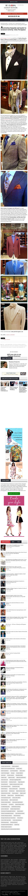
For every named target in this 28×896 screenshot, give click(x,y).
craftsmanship (19, 347)
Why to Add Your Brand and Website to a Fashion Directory (16, 718)
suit (13, 345)
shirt (25, 345)
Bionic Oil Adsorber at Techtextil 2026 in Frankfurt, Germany (14, 668)
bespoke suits (7, 119)
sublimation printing (16, 806)
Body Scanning (4, 800)
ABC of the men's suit (20, 876)
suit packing (22, 788)
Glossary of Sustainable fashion (8, 811)
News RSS (7, 892)
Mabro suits (22, 793)
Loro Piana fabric (14, 770)
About (6, 894)
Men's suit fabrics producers (15, 862)
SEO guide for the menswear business (16, 880)
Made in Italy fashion (15, 808)
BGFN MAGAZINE (4, 23)
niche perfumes (13, 822)
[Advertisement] (14, 408)
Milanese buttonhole (21, 777)
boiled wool (11, 791)
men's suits (11, 842)
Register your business (14, 493)
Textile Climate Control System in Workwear (16, 638)
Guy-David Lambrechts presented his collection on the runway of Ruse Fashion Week (16, 682)
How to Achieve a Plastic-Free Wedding (14, 388)
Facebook (9, 16)
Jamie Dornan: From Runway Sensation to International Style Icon (15, 581)
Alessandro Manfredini (17, 802)
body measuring (4, 822)
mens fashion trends (5, 786)
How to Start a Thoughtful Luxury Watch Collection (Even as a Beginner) (14, 545)
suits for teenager (5, 773)
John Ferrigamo (8, 344)
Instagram (16, 16)
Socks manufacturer (17, 820)
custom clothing (17, 344)
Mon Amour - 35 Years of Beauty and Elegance (16, 624)
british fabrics (4, 788)
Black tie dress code (20, 791)
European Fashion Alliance (7, 824)
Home (2, 894)
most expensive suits (5, 797)
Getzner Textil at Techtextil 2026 (13, 653)
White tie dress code (5, 793)
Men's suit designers (5, 860)
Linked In (14, 16)
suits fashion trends (20, 813)
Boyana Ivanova (6, 35)
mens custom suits (13, 788)
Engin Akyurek (21, 782)
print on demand (4, 808)
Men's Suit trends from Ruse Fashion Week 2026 (16, 631)
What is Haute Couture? (6, 826)
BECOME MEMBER (13, 351)
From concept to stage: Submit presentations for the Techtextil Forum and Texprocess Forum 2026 (16, 747)
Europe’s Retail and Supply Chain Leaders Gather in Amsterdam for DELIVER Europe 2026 (16, 617)
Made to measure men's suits (16, 784)
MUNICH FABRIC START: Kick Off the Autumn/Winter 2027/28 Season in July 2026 (15, 596)
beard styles (20, 811)
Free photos (20, 817)
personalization (4, 347)
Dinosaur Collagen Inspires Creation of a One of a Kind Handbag (16, 589)
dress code (22, 770)
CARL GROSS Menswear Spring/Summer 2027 (16, 610)
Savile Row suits (15, 786)
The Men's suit (11, 23)
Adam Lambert (15, 766)
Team (10, 894)
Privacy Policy (5, 894)
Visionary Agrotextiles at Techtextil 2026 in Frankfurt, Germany (15, 675)
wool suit (3, 775)
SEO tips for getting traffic (15, 779)
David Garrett (4, 782)
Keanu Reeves (4, 784)
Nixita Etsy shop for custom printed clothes (10, 829)
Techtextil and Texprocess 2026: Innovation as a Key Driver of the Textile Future (16, 733)
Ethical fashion (17, 815)
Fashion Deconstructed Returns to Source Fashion (15, 603)
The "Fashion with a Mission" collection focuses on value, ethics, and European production (16, 690)
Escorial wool (4, 804)
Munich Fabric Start (19, 804)
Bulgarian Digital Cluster (14, 892)
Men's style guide (8, 843)
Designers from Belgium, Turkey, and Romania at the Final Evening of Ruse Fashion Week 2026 (16, 704)
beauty (12, 773)
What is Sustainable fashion (7, 813)
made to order (12, 347)
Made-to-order (12, 876)
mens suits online (16, 797)
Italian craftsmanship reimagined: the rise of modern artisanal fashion (15, 740)
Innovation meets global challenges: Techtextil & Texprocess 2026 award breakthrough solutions (16, 711)
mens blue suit (4, 779)
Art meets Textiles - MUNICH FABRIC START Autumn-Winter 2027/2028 (16, 574)
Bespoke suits (4, 885)
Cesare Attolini (19, 773)
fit (24, 347)
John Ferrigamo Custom (5, 38)
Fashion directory (16, 843)
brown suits (19, 768)
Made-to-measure (4, 876)
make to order (11, 777)
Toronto (16, 345)
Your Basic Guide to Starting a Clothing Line (4, 389)
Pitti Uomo (3, 795)
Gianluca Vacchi (12, 782)
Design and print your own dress (8, 817)
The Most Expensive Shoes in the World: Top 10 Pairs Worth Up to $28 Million (16, 553)
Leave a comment (10, 334)
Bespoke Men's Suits (20, 23)
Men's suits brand (13, 800)
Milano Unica (10, 795)
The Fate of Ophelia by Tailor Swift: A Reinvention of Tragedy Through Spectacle (15, 754)
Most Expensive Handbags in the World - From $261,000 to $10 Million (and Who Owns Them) (16, 560)
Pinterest (13, 16)
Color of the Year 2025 (6, 820)
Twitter (11, 16)
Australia (21, 345)
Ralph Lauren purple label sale (7, 768)
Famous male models (5, 802)
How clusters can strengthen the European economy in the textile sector (23, 390)
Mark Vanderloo (4, 770)
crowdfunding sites (5, 806)
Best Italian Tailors (19, 795)
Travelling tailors (22, 859)
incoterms (11, 804)
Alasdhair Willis (19, 775)
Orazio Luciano (10, 775)
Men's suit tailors (14, 859)
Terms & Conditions (16, 894)
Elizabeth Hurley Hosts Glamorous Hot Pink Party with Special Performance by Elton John (16, 661)
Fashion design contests (6, 815)
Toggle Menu (14, 1)
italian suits (3, 777)
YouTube (18, 16)
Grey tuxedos (15, 793)
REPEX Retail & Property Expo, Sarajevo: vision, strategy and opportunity (16, 726)
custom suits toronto (5, 766)
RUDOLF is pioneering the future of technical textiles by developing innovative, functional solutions (15, 647)
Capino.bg (17, 824)
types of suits (4, 791)
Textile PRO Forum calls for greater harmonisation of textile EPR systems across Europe (16, 567)
